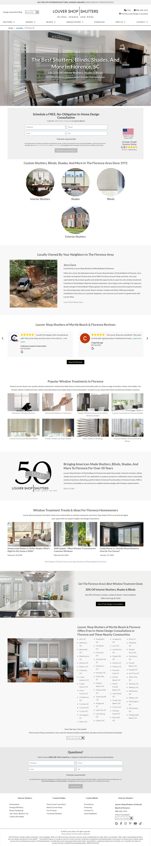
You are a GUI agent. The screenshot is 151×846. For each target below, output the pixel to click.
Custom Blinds (92, 798)
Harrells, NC (101, 673)
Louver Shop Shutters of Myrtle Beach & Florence (94, 268)
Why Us (119, 22)
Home (10, 28)
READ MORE (69, 488)
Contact (141, 22)
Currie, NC (83, 711)
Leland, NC (100, 720)
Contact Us (88, 810)
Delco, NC (83, 721)
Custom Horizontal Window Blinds (23, 438)
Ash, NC (82, 639)
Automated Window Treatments (58, 413)
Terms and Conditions (42, 145)
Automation (14, 804)
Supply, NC (133, 669)
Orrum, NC (116, 707)
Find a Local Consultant (56, 804)
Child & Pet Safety (16, 816)
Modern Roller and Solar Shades (58, 438)
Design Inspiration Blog (12, 12)
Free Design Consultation (99, 2)
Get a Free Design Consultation (110, 604)
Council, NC (84, 707)
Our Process (52, 810)
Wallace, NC (134, 687)
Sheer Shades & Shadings (93, 438)
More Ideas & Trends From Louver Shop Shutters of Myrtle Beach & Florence (75, 561)
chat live (65, 757)
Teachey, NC (134, 684)
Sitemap (87, 834)
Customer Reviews (54, 813)
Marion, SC (116, 663)
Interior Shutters (40, 199)
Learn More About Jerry (73, 302)
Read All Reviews (75, 362)
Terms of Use (66, 834)
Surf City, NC (134, 673)
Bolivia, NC (83, 663)
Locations (19, 28)
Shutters (8, 22)
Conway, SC (84, 704)
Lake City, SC (101, 710)
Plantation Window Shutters (23, 413)
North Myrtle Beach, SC (116, 687)
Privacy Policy (56, 145)
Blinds (49, 22)
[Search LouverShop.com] (82, 738)
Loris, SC (115, 646)
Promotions (89, 804)
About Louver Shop (54, 807)
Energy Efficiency (16, 807)
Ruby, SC (132, 639)
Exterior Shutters (75, 236)
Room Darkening (16, 810)
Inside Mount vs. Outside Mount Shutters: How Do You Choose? (119, 549)
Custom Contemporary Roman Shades (127, 413)
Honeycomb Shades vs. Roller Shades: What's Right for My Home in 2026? (29, 549)
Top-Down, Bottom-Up (18, 813)
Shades (29, 22)
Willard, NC (133, 698)
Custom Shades (59, 798)
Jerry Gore (70, 265)
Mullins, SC (117, 666)
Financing (99, 22)
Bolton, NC (83, 666)
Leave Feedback (90, 813)
